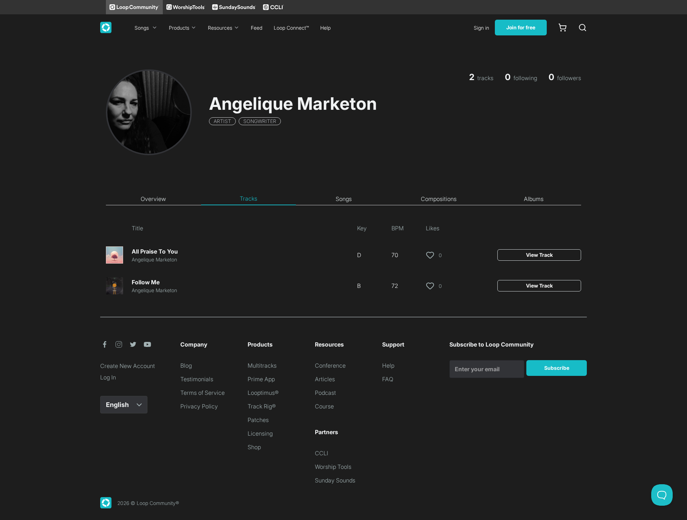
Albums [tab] (534, 198)
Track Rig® (262, 406)
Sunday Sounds (335, 480)
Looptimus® (263, 392)
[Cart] (562, 27)
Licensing (260, 433)
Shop (254, 447)
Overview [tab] (153, 198)
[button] (104, 344)
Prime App (261, 379)
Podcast (325, 392)
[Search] (582, 27)
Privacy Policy (199, 406)
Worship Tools (333, 466)
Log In (108, 377)
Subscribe (556, 368)
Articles (325, 379)
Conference (330, 365)
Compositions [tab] (439, 198)
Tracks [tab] (248, 198)
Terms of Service (202, 392)
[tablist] (343, 198)
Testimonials (196, 379)
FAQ (387, 379)
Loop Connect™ (291, 28)
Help (325, 28)
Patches (258, 419)
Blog (186, 365)
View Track (539, 255)
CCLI (321, 453)
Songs (142, 28)
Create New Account (127, 365)
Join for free (520, 27)
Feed (256, 28)
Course (324, 406)
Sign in (481, 28)
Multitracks (262, 365)
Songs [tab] (344, 198)
